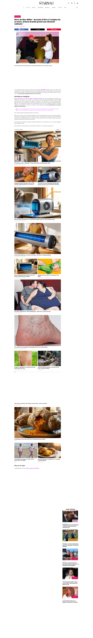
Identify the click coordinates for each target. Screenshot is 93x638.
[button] (69, 3)
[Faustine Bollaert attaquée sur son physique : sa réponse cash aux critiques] (70, 592)
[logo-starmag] (46, 3)
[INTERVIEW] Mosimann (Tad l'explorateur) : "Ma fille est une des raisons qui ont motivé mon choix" (70, 526)
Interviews (75, 520)
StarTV (59, 7)
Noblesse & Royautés (73, 539)
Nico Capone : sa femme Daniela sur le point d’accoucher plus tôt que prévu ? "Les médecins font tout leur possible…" (70, 564)
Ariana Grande (30, 468)
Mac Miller (36, 468)
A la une (28, 7)
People (33, 7)
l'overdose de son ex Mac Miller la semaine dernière (29, 98)
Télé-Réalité (40, 7)
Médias (53, 7)
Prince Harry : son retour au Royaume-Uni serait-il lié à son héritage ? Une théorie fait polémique (70, 545)
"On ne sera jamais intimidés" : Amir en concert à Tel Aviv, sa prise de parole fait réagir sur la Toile (69, 583)
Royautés (47, 7)
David (24, 26)
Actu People (75, 558)
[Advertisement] (46, 11)
